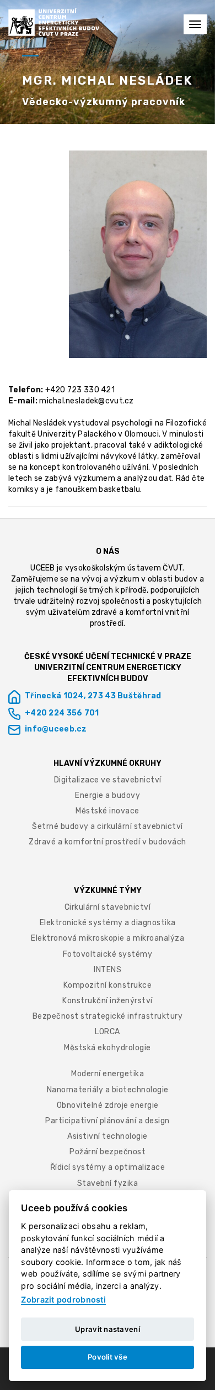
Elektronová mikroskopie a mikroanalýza (107, 938)
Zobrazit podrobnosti (63, 1299)
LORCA (107, 1031)
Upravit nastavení (107, 1329)
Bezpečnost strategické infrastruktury (108, 1016)
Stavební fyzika (107, 1183)
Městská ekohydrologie (107, 1047)
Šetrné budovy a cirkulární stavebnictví (107, 826)
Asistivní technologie (107, 1136)
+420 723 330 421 (80, 390)
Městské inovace (107, 811)
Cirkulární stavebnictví (107, 907)
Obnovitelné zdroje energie (108, 1105)
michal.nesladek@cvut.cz (86, 401)
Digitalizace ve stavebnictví (108, 780)
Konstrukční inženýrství (107, 1000)
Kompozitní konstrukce (107, 985)
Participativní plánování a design (107, 1121)
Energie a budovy (107, 795)
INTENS (107, 969)
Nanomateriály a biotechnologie (108, 1090)
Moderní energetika (107, 1073)
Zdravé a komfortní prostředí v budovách (107, 842)
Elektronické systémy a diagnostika (108, 922)
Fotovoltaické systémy (108, 954)
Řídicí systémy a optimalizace (107, 1167)
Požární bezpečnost (107, 1151)
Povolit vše (107, 1356)
